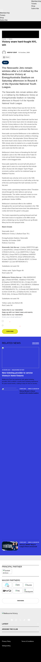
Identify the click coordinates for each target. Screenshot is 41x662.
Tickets (2, 15)
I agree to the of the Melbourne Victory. (19, 321)
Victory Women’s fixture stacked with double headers (29, 392)
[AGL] (7, 585)
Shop (2, 18)
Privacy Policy (18, 320)
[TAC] (18, 590)
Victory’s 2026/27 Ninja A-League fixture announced (28, 545)
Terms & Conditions (27, 641)
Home (4, 39)
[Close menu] (36, 651)
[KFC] (18, 585)
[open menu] (1, 11)
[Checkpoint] (29, 590)
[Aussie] (28, 585)
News (10, 39)
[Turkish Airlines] (7, 571)
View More (35, 343)
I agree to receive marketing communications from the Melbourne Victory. (21, 325)
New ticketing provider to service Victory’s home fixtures (17, 374)
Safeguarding (6, 645)
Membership (5, 13)
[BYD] (7, 590)
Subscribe (3, 20)
